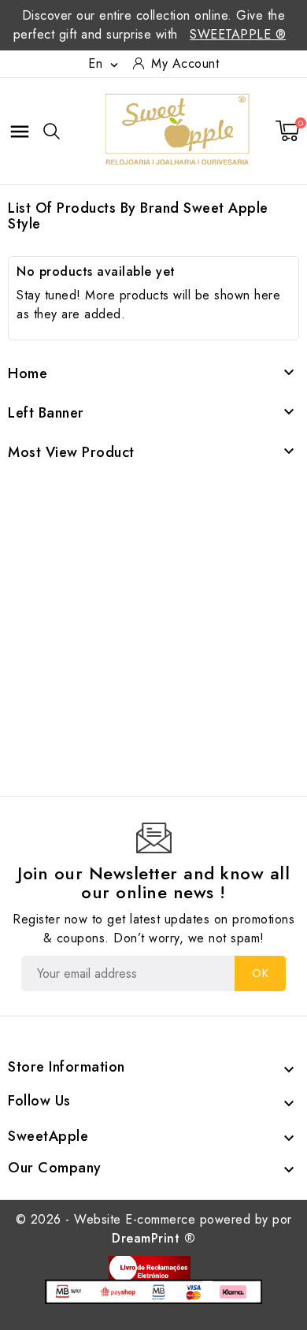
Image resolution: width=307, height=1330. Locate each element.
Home (27, 373)
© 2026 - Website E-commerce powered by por (154, 1228)
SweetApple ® (238, 34)
